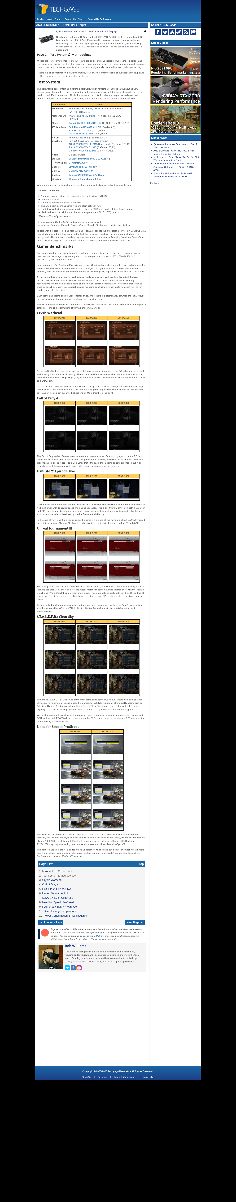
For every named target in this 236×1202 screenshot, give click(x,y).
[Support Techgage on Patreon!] (193, 34)
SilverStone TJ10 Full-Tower (84, 166)
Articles (40, 19)
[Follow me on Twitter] (68, 969)
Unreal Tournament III (55, 893)
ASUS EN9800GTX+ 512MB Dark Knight (90, 144)
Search (81, 19)
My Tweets (155, 183)
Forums (58, 19)
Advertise (102, 1077)
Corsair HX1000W (78, 162)
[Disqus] (91, 1020)
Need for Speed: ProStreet (58, 902)
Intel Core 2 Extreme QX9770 (84, 108)
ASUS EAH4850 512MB (81, 133)
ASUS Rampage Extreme (82, 115)
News (49, 19)
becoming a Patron (93, 936)
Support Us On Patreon (99, 19)
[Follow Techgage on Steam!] (179, 32)
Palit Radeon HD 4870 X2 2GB (85, 127)
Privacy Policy (147, 1077)
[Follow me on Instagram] (79, 969)
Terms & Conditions (124, 1077)
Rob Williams (65, 31)
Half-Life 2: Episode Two (56, 889)
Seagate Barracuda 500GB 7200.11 (87, 158)
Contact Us (70, 19)
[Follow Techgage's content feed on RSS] (186, 32)
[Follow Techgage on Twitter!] (165, 32)
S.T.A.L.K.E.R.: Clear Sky (57, 897)
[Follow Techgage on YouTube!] (172, 32)
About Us (86, 1077)
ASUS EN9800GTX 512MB (82, 147)
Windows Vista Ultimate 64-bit (85, 179)
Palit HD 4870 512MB (80, 130)
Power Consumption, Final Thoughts (65, 915)
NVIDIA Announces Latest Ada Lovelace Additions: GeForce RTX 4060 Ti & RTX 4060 (173, 166)
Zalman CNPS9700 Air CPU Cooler (87, 175)
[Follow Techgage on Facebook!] (158, 32)
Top (141, 864)
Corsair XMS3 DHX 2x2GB (82, 123)
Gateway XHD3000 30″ (81, 170)
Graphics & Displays (107, 31)
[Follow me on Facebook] (73, 969)
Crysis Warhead (51, 880)
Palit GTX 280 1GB (79, 137)
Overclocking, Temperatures (61, 911)
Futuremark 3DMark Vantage (59, 906)
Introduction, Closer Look (57, 871)
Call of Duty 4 (50, 884)
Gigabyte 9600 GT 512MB (82, 150)
